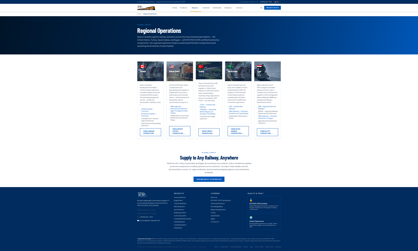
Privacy (203, 247)
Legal (251, 247)
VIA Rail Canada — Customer (147, 110)
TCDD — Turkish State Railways (207, 106)
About (216, 247)
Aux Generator (179, 209)
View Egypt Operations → (266, 132)
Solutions (206, 8)
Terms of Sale (259, 247)
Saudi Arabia (215, 216)
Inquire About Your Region (209, 179)
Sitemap (278, 247)
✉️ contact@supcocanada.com (148, 220)
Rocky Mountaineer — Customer (149, 115)
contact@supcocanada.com (248, 2)
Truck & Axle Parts (180, 203)
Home (175, 8)
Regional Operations (218, 209)
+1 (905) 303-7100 (266, 2)
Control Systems (180, 216)
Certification (224, 247)
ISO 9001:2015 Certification (221, 200)
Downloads (217, 8)
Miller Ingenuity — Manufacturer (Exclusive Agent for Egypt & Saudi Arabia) (179, 109)
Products (183, 8)
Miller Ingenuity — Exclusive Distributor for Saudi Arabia (238, 112)
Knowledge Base (217, 206)
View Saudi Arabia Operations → (237, 131)
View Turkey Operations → (208, 132)
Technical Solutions (218, 203)
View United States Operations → (178, 131)
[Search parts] (261, 8)
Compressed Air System (182, 219)
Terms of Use (269, 247)
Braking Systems (180, 213)
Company (227, 8)
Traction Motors (180, 197)
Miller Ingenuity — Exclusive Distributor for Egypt (267, 117)
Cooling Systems (180, 225)
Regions (195, 8)
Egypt (213, 219)
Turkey (213, 213)
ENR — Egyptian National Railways (267, 107)
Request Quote (272, 7)
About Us (214, 197)
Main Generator (179, 206)
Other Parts (178, 228)
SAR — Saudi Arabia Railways (236, 107)
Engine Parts (178, 200)
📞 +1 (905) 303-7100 (145, 217)
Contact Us (215, 222)
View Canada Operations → (149, 132)
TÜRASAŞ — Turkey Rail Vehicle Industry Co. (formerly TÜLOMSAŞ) (208, 111)
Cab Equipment (179, 222)
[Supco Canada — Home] (146, 7)
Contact (239, 8)
